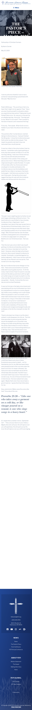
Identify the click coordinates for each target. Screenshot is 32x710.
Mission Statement (16, 661)
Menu (17, 8)
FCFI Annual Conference (16, 649)
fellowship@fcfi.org (16, 617)
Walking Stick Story (16, 667)
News (16, 638)
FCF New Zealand (16, 684)
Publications (16, 692)
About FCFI (16, 658)
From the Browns (16, 647)
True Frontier (16, 707)
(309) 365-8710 (16, 620)
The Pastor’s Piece (16, 644)
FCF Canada (16, 681)
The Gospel (16, 664)
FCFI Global (16, 678)
